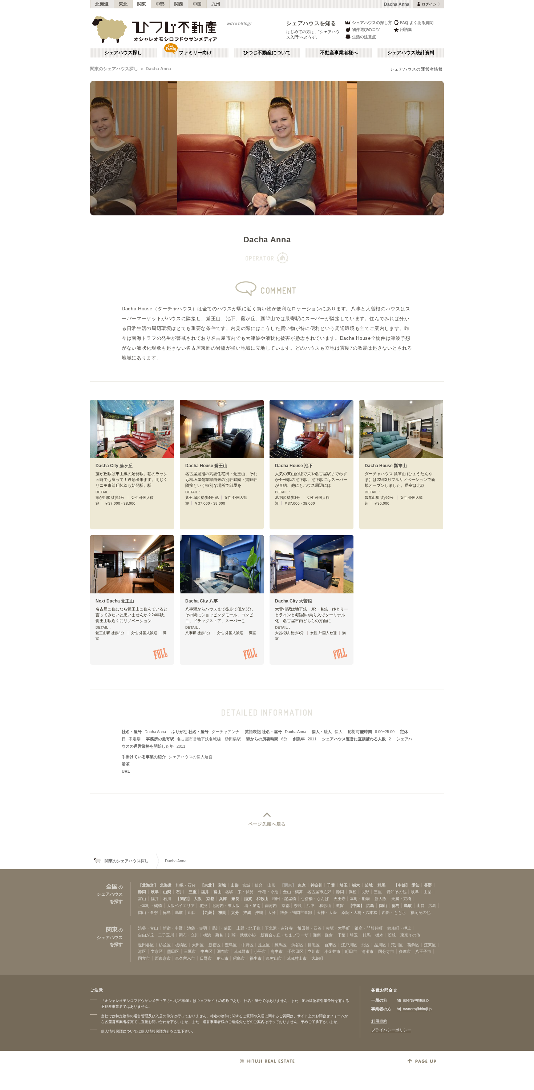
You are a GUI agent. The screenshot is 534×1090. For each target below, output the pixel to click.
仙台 (259, 885)
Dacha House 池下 (294, 465)
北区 (365, 945)
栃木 (356, 885)
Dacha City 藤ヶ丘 (114, 465)
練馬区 (281, 945)
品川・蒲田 (222, 928)
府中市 (277, 951)
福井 (205, 892)
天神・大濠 (327, 912)
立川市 (314, 951)
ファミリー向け (195, 52)
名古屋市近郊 (319, 892)
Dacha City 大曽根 (293, 601)
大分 (235, 912)
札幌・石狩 (185, 885)
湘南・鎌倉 (323, 935)
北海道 (102, 4)
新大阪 (381, 898)
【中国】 (356, 905)
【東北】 (208, 885)
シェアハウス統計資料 (410, 52)
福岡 (222, 912)
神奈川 (317, 885)
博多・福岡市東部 (296, 912)
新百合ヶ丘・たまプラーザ (284, 935)
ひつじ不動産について (267, 52)
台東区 (330, 945)
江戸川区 (349, 945)
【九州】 (209, 912)
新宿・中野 (173, 928)
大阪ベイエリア (181, 905)
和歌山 (262, 898)
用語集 (406, 29)
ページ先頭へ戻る (267, 824)
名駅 (229, 892)
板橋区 (181, 945)
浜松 (353, 892)
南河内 (271, 905)
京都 (210, 898)
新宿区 (215, 945)
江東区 (430, 945)
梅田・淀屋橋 (284, 898)
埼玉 (344, 885)
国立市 (144, 958)
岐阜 (155, 892)
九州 (216, 4)
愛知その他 (396, 892)
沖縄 (247, 912)
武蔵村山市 (297, 958)
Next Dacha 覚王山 (115, 601)
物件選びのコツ (366, 29)
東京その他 (410, 935)
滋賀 (248, 898)
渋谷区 (297, 945)
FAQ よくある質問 (416, 22)
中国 (197, 4)
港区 (142, 951)
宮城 (222, 885)
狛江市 (222, 958)
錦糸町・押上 (399, 928)
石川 (180, 892)
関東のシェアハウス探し (114, 68)
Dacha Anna (158, 68)
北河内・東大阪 (226, 905)
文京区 (157, 951)
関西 (178, 4)
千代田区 (295, 951)
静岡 (142, 892)
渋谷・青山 (148, 928)
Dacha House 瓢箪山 (386, 465)
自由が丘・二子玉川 (156, 935)
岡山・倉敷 (148, 912)
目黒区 (314, 945)
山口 (421, 905)
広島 (370, 905)
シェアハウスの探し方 (372, 22)
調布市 (223, 951)
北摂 (203, 905)
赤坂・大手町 (338, 928)
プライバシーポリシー (391, 1030)
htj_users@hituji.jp (413, 1000)
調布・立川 (189, 935)
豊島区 (231, 945)
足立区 (264, 945)
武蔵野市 (242, 951)
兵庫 (223, 898)
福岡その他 (420, 912)
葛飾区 (413, 945)
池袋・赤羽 (197, 928)
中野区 (248, 945)
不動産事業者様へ (339, 52)
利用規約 (379, 1021)
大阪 (198, 898)
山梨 (167, 892)
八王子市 (423, 951)
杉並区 (165, 945)
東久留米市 (185, 958)
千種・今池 (268, 892)
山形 (235, 885)
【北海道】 (148, 885)
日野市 (206, 958)
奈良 (235, 898)
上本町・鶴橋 (150, 905)
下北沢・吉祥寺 (279, 928)
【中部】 (402, 885)
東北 (123, 4)
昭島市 (239, 958)
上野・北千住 (248, 928)
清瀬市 (367, 951)
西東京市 (163, 958)
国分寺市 (386, 951)
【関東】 (288, 885)
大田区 (198, 945)
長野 (428, 885)
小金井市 (332, 951)
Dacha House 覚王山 (206, 465)
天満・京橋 (401, 898)
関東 (141, 4)
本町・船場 (360, 898)
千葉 (331, 885)
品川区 (380, 945)
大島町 (317, 958)
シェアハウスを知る (311, 23)
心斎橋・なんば (315, 898)
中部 (160, 4)
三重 (193, 892)
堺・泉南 (252, 905)
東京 (302, 885)
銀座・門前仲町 (369, 928)
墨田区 (173, 951)
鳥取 (408, 905)
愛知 (416, 885)
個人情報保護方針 (155, 1031)
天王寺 (339, 898)
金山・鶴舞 (293, 892)
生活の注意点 (364, 37)
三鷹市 (190, 951)
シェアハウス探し (123, 52)
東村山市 (274, 958)
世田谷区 (146, 945)
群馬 (381, 885)
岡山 (383, 905)
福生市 (256, 958)
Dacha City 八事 (201, 601)
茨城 (369, 885)
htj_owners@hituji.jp (414, 1009)
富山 (218, 892)
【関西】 (184, 898)
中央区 (207, 951)
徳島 (396, 905)
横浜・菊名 (213, 935)
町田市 (351, 951)
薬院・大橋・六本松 (359, 912)
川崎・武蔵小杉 (242, 935)
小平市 (260, 951)
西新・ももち (394, 912)
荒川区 (397, 945)
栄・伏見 (246, 892)
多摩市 (405, 951)
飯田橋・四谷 (309, 928)
